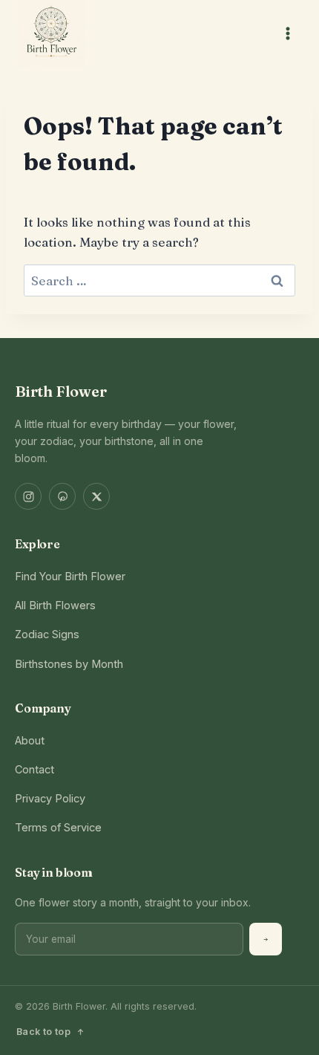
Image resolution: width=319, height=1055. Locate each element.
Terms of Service (58, 827)
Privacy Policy (50, 798)
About (30, 740)
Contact (34, 769)
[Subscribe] (265, 939)
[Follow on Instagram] (28, 496)
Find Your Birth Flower (70, 576)
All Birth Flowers (55, 605)
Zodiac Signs (47, 634)
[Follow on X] (96, 496)
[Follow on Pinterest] (62, 496)
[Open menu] (287, 33)
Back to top (43, 1031)
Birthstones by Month (69, 664)
